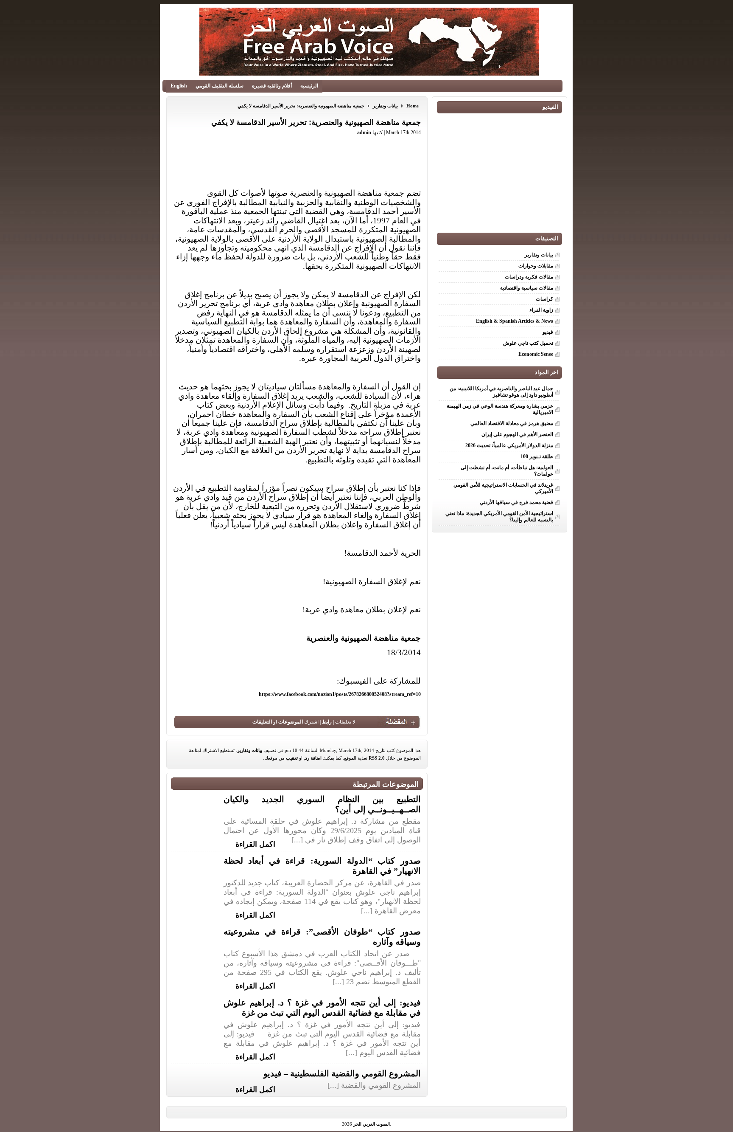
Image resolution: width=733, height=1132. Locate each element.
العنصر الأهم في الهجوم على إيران (517, 434)
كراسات (544, 299)
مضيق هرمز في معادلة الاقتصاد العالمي (511, 423)
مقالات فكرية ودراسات (529, 277)
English (179, 86)
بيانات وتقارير (385, 105)
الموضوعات (290, 722)
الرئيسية (309, 86)
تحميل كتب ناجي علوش (528, 343)
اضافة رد (313, 757)
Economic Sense (535, 354)
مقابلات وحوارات (535, 266)
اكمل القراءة (255, 843)
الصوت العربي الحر (371, 1123)
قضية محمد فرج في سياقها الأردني (516, 502)
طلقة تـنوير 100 (536, 456)
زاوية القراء (541, 310)
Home (412, 105)
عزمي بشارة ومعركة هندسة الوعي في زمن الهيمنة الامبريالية (500, 409)
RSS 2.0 (377, 757)
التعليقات (262, 722)
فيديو (548, 332)
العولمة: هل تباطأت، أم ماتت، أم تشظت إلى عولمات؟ (507, 471)
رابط (327, 722)
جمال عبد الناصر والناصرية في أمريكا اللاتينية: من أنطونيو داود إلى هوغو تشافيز (501, 392)
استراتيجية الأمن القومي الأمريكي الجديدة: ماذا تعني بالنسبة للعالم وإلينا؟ (499, 516)
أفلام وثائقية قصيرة (272, 86)
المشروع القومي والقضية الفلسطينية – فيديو (342, 1073)
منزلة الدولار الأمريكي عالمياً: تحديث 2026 (509, 445)
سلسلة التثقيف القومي (219, 86)
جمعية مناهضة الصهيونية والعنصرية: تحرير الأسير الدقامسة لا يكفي (301, 105)
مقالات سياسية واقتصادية (526, 288)
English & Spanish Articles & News (514, 321)
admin (364, 132)
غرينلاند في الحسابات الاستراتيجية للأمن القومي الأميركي (503, 488)
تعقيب (292, 757)
